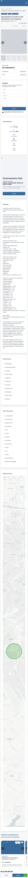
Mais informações (8, 411)
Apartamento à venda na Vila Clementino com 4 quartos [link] (13, 10)
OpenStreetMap (17, 826)
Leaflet (11, 826)
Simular (14, 193)
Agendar (18, 875)
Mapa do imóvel (7, 473)
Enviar (14, 108)
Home (2, 9)
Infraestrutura (7, 359)
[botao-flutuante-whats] (25, 875)
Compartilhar (16, 25)
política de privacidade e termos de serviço (12, 113)
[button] (2, 42)
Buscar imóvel (9, 9)
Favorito (24, 25)
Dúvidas (6, 875)
